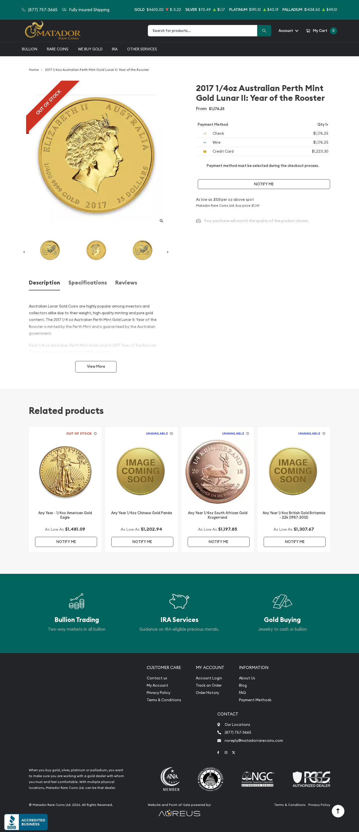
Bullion (29, 49)
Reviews (126, 282)
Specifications (87, 282)
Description (44, 282)
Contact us (157, 678)
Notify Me (264, 184)
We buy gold (90, 49)
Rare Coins (57, 49)
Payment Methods (255, 700)
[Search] (264, 30)
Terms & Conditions (164, 700)
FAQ (242, 692)
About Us (247, 678)
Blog (243, 685)
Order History (207, 692)
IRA (115, 49)
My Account (157, 685)
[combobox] (202, 30)
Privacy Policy (158, 692)
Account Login (209, 678)
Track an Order (209, 685)
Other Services (142, 49)
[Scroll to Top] (338, 811)
